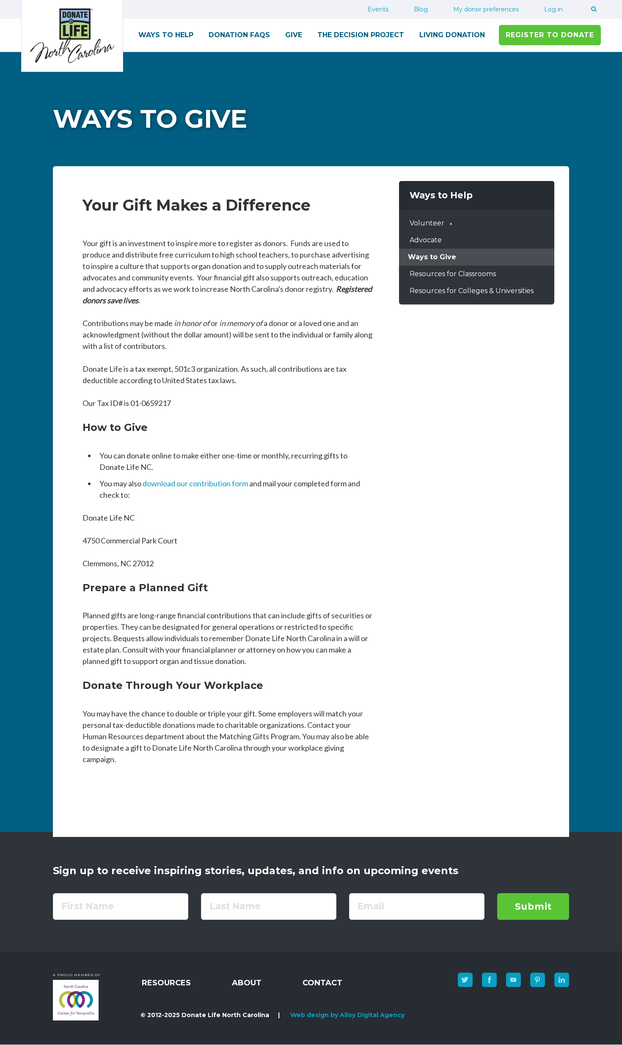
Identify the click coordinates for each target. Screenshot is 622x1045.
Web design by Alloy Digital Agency (347, 1015)
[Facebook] (489, 980)
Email (371, 906)
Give (293, 35)
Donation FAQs (239, 35)
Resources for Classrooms (453, 274)
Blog (421, 9)
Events (378, 9)
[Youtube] (513, 980)
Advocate (426, 240)
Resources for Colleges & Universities (472, 291)
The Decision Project (360, 35)
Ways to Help (165, 35)
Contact (322, 982)
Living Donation (452, 35)
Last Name (235, 906)
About (246, 982)
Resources (166, 982)
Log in (553, 9)
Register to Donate (550, 35)
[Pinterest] (537, 980)
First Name (87, 906)
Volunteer (427, 223)
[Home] (72, 36)
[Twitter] (465, 980)
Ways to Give (432, 257)
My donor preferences (486, 9)
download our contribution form (195, 483)
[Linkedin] (561, 980)
